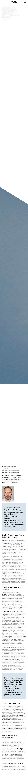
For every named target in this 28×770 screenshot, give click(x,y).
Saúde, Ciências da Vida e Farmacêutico (10, 470)
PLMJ (14, 0)
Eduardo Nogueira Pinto (10, 466)
